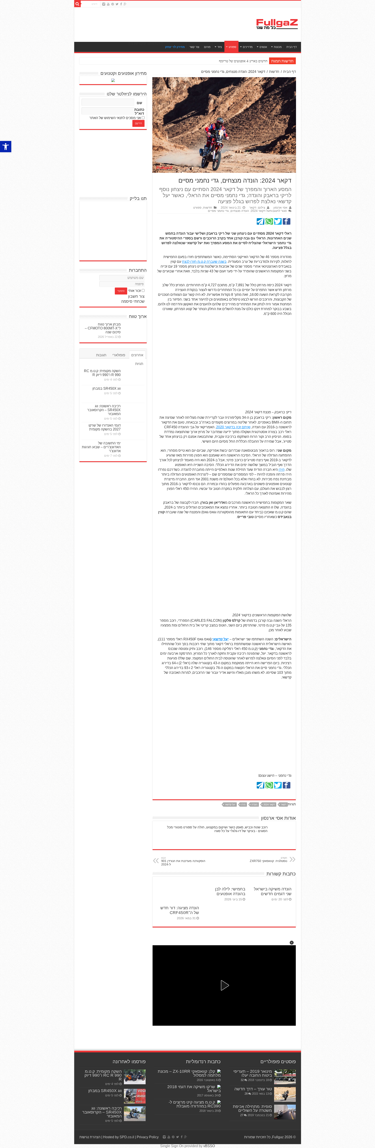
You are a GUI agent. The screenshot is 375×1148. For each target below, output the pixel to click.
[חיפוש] (77, 4)
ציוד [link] (219, 47)
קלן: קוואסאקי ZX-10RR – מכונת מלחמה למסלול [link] (189, 1073)
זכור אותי (134, 291)
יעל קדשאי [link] (220, 639)
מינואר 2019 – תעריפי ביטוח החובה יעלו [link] (252, 1073)
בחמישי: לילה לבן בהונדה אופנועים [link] (230, 891)
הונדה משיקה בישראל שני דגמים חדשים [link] (272, 891)
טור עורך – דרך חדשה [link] (253, 1089)
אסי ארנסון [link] (280, 207)
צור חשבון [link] (136, 296)
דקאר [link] (283, 804)
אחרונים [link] (137, 355)
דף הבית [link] (291, 47)
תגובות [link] (101, 355)
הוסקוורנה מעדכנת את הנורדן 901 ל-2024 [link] (183, 861)
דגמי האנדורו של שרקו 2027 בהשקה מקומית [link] (105, 427)
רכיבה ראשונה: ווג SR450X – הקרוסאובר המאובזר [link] (104, 410)
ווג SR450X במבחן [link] (106, 388)
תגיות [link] (139, 364)
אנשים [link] (263, 47)
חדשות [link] (274, 72)
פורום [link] (207, 47)
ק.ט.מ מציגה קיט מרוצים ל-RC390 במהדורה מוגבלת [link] (195, 1104)
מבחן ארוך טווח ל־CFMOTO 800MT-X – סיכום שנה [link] (103, 328)
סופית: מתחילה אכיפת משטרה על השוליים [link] (252, 1108)
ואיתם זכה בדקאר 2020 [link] (233, 427)
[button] (292, 943)
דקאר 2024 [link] (269, 804)
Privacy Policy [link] (148, 1137)
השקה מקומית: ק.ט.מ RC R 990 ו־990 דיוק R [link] (102, 373)
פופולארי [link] (118, 355)
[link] (5, 146)
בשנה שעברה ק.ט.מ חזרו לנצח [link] (204, 261)
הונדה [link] (254, 804)
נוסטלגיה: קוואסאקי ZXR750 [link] (268, 860)
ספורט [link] (232, 47)
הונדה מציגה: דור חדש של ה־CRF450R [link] (179, 910)
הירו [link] (282, 469)
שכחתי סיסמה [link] (133, 301)
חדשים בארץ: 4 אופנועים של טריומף (243, 61)
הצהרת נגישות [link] (89, 1137)
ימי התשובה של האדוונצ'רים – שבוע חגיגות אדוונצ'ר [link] (101, 447)
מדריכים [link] (248, 47)
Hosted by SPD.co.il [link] (118, 1137)
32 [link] (242, 1080)
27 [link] (241, 1115)
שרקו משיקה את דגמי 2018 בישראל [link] (194, 1088)
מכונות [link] (278, 47)
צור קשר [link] (194, 47)
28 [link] (246, 1093)
